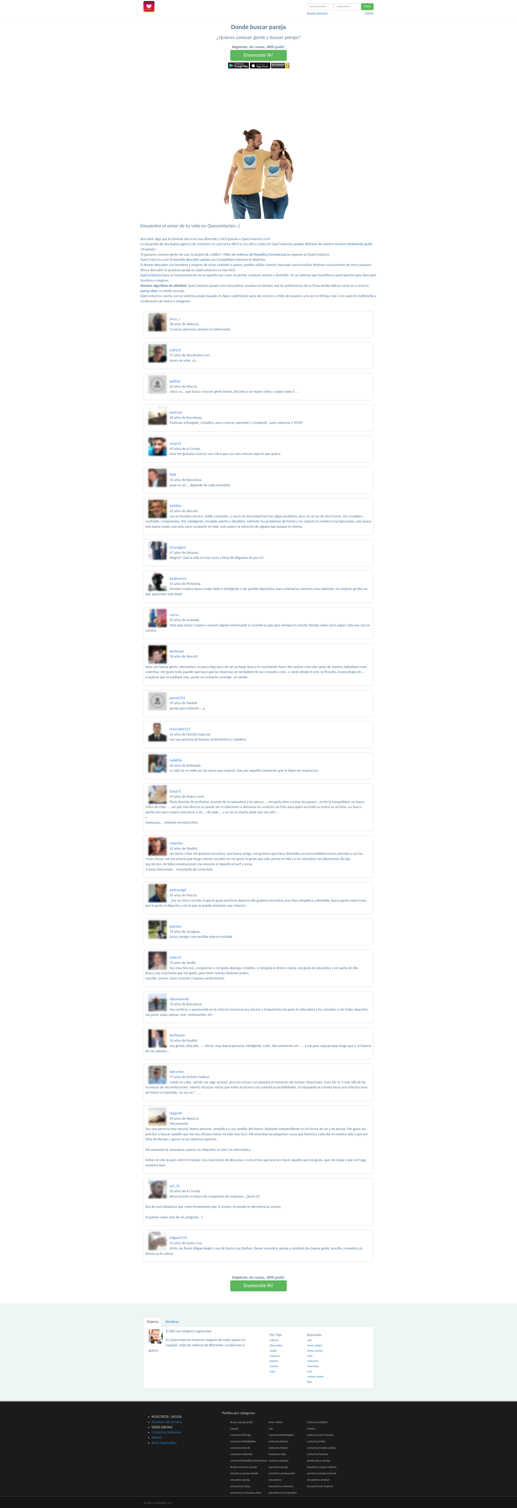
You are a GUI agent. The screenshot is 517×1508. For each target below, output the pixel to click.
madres (274, 1366)
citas (309, 1356)
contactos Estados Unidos (321, 1448)
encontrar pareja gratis (282, 1473)
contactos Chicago (240, 1435)
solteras (274, 1340)
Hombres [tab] (172, 1322)
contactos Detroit (240, 1448)
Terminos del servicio (166, 1422)
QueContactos (151, 275)
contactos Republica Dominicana (248, 1460)
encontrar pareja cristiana (321, 1467)
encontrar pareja (278, 1467)
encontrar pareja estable (244, 1473)
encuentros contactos (281, 1486)
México (311, 1428)
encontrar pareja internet (321, 1473)
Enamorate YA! (258, 55)
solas (272, 1371)
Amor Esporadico (164, 1443)
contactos (312, 1361)
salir (309, 1340)
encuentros (275, 1480)
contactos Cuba (277, 1454)
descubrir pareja (198, 260)
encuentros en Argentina (283, 1492)
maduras (275, 1356)
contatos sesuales (278, 1460)
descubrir (161, 265)
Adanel (156, 1438)
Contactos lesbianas (166, 1432)
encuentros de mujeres (320, 1486)
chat (309, 1371)
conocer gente (315, 1376)
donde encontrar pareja (243, 1467)
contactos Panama (317, 1454)
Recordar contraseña (317, 13)
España (234, 1428)
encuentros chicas (240, 1486)
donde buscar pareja (318, 1460)
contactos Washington (281, 1435)
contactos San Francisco (320, 1435)
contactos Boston (278, 1441)
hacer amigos (314, 1345)
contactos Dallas (316, 1441)
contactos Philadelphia (243, 1441)
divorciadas (276, 1345)
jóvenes (274, 1361)
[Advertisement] (258, 99)
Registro (369, 13)
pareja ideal (149, 291)
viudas (273, 1350)
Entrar (367, 6)
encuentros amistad (318, 1480)
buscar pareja (315, 1350)
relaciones (313, 1366)
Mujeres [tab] (153, 1322)
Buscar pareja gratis (241, 1422)
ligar (309, 1381)
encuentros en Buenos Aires (246, 1492)
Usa (271, 1428)
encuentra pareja (240, 1480)
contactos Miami (278, 1448)
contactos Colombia (241, 1454)
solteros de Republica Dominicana (261, 255)
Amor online (275, 1422)
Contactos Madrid (317, 1422)
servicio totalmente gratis (353, 244)
